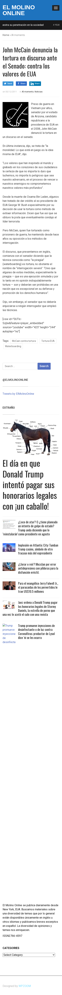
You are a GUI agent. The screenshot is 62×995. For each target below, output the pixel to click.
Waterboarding (13, 346)
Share (22, 84)
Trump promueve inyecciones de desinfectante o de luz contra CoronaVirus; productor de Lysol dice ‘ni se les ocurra (36, 631)
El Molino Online (19, 10)
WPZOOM (25, 986)
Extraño (9, 407)
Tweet (9, 84)
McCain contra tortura (24, 341)
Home (6, 35)
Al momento (28, 92)
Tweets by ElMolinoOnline (18, 393)
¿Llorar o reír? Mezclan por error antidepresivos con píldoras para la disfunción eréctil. (38, 568)
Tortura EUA (48, 341)
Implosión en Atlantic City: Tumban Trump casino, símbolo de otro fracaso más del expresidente (38, 549)
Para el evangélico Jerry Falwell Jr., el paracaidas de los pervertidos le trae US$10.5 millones (38, 587)
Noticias (39, 92)
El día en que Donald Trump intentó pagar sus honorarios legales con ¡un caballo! (30, 484)
